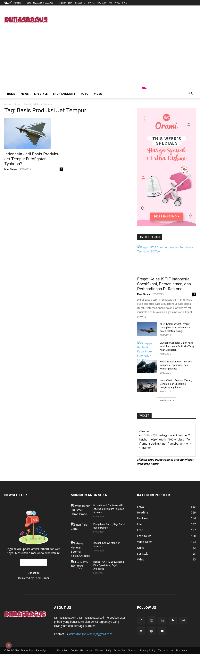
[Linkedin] (162, 620)
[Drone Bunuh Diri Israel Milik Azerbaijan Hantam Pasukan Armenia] (80, 510)
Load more (165, 400)
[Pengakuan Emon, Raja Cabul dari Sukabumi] (80, 528)
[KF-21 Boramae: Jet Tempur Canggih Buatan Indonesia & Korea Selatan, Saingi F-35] (147, 329)
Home (11, 93)
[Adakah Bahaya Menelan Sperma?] (80, 549)
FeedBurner (41, 578)
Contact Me (77, 650)
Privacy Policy (147, 650)
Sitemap (132, 650)
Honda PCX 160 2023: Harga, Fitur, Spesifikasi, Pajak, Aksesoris (108, 565)
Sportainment (64, 93)
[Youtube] (162, 631)
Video (98, 93)
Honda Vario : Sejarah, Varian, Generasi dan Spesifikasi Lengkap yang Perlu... (176, 384)
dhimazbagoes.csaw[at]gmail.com (90, 634)
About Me (62, 650)
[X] (141, 631)
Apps (89, 650)
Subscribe (119, 650)
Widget (99, 650)
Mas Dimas (10, 169)
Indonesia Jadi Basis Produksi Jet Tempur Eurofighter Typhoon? (31, 159)
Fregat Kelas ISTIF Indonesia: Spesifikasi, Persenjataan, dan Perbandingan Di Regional (164, 284)
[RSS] (173, 620)
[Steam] (183, 620)
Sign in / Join (65, 2)
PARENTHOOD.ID (97, 2)
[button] (191, 94)
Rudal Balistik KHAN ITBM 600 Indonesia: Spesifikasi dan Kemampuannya (176, 365)
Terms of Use (165, 650)
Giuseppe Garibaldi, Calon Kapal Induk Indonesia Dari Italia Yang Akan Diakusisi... (177, 346)
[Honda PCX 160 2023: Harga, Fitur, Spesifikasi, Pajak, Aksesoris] (80, 567)
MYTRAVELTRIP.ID (118, 2)
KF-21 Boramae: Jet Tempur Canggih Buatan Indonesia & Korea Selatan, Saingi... (175, 327)
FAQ (108, 650)
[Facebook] (141, 620)
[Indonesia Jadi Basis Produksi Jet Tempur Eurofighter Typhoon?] (33, 133)
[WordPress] (151, 631)
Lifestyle (41, 93)
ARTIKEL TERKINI (149, 237)
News (25, 93)
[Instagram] (151, 620)
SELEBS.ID (80, 2)
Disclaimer (182, 650)
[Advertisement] (124, 20)
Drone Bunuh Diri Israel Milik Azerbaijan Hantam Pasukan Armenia (108, 509)
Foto (84, 93)
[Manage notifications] (8, 645)
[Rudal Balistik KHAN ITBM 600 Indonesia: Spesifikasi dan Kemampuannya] (147, 366)
